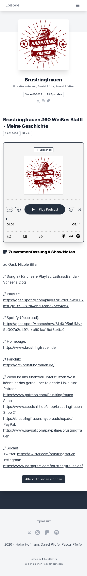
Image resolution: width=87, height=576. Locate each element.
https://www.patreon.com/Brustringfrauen (38, 395)
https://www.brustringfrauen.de (29, 347)
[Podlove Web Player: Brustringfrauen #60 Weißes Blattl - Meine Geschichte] (43, 192)
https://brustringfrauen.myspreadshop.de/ (37, 418)
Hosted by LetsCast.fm (43, 559)
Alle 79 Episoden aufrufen (43, 479)
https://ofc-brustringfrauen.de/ (28, 365)
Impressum (43, 521)
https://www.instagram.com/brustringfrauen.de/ (43, 466)
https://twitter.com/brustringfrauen (46, 454)
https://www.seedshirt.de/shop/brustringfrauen (42, 406)
